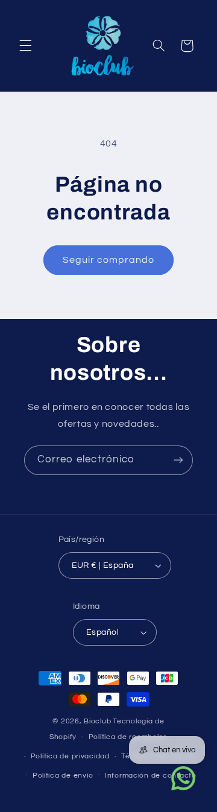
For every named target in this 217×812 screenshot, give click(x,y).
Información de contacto (151, 775)
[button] (25, 46)
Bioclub (97, 721)
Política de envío (63, 775)
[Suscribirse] (178, 460)
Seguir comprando (109, 260)
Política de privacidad (70, 756)
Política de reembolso (128, 737)
